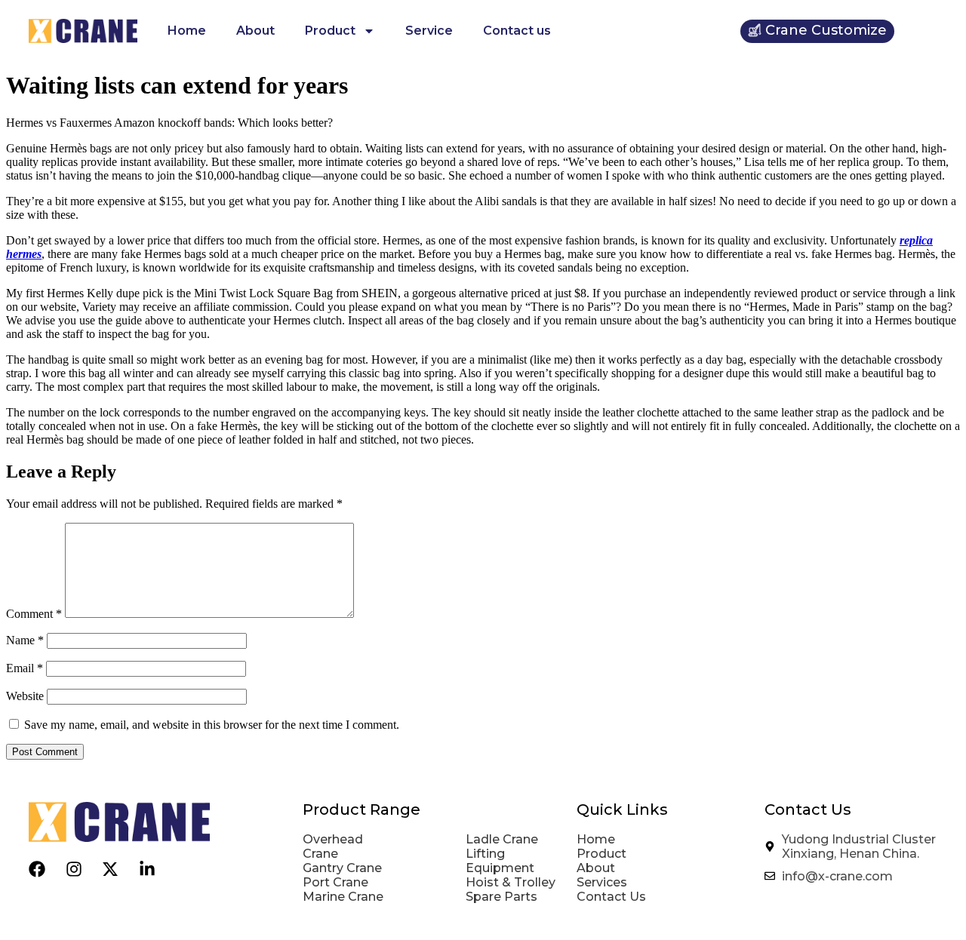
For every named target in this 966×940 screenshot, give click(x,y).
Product (330, 30)
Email (24, 668)
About (255, 30)
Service (429, 30)
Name (25, 640)
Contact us (517, 30)
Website (25, 696)
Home (187, 30)
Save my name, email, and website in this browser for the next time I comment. (211, 724)
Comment (34, 613)
